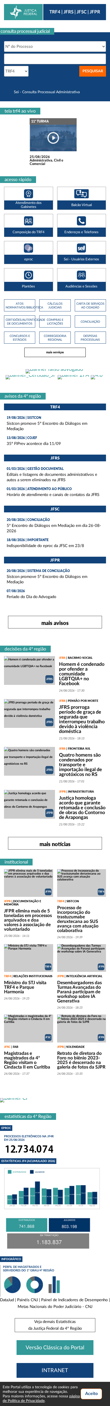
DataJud (7, 1300)
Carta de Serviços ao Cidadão (90, 305)
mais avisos (55, 623)
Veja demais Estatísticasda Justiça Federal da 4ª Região (55, 1325)
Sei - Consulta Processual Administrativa (47, 92)
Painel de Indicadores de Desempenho (74, 1300)
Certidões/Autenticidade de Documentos (20, 321)
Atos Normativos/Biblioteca (20, 305)
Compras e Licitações (55, 321)
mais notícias (55, 844)
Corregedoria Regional (55, 338)
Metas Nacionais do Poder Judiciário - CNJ (55, 1307)
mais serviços (55, 352)
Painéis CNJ (27, 1300)
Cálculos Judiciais (55, 305)
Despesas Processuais (90, 338)
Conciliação (90, 321)
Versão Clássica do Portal (55, 1347)
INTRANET (55, 1370)
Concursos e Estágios (20, 338)
